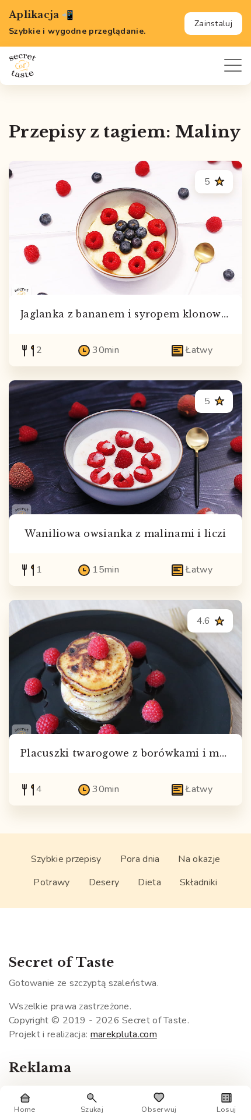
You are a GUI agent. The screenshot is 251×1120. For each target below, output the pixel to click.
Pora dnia (140, 859)
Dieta (149, 882)
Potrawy (51, 882)
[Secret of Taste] (22, 65)
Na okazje (199, 859)
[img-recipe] (125, 230)
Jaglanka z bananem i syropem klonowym (128, 314)
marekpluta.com (123, 1034)
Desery (104, 882)
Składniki (199, 882)
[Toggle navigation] (228, 65)
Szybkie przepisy (66, 859)
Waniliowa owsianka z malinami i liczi (125, 533)
